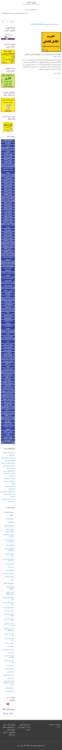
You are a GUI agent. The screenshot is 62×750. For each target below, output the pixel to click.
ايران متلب (31, 2)
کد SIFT (8, 410)
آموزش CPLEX (8, 184)
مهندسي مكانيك (7, 432)
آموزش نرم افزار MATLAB (9, 550)
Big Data (8, 294)
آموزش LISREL (8, 216)
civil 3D (8, 296)
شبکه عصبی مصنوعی (8, 675)
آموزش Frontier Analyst (7, 200)
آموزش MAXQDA (8, 222)
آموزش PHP (8, 230)
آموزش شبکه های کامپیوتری (8, 258)
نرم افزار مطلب (9, 688)
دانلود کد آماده (10, 665)
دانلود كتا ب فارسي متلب (9, 639)
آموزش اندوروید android (7, 176)
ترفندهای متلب (9, 570)
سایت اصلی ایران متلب (31, 9)
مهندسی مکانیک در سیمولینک (8, 428)
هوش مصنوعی (8, 437)
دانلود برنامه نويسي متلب (9, 620)
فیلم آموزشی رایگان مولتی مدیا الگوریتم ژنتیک (9, 683)
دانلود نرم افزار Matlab (8, 650)
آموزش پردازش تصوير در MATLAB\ (8, 560)
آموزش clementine (8, 181)
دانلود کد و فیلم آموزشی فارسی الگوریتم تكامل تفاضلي (43, 54)
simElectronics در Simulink (8, 322)
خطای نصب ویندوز (9, 478)
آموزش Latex (8, 214)
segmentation (8, 318)
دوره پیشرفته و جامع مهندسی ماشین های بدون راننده (9, 473)
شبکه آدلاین (8, 386)
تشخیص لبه (8, 353)
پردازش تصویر (10, 691)
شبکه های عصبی (8, 394)
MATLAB (11, 522)
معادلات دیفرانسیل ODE (8, 418)
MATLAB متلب (8, 305)
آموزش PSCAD (8, 233)
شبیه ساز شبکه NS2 (8, 397)
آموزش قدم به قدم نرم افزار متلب (9, 541)
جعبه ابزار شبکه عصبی (8, 574)
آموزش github (8, 203)
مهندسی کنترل (8, 424)
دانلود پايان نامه (7, 369)
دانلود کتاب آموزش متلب (9, 661)
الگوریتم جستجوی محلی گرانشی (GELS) (8, 289)
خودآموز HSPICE (9, 577)
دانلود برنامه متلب (9, 611)
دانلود (55, 56)
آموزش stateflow (8, 252)
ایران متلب (11, 567)
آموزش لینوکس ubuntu (8, 262)
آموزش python (8, 235)
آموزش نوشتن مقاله (8, 265)
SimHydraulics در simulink (8, 327)
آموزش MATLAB (9, 526)
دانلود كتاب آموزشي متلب (9, 634)
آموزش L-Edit (8, 211)
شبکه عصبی (11, 672)
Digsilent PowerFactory (8, 299)
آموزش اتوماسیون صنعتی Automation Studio (8, 170)
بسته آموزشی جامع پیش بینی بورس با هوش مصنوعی (8, 494)
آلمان (8, 146)
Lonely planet (10, 519)
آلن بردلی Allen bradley (8, 149)
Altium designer (8, 141)
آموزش (59, 56)
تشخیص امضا (8, 347)
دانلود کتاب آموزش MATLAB (9, 657)
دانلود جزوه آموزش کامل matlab (9, 629)
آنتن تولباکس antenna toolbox (8, 274)
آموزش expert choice (8, 197)
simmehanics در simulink (8, 331)
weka (8, 334)
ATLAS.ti (7, 143)
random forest (8, 315)
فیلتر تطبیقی (7, 405)
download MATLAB (9, 512)
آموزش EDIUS (8, 186)
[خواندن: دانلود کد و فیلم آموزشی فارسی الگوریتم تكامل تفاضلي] (51, 42)
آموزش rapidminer (8, 238)
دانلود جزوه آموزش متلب (9, 624)
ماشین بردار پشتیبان (8, 413)
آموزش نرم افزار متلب (9, 555)
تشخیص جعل (8, 350)
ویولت (8, 434)
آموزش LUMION (8, 219)
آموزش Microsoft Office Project (8, 226)
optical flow (8, 307)
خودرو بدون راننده (8, 361)
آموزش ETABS (8, 195)
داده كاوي (8, 364)
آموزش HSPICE (8, 208)
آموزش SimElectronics (8, 244)
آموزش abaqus (8, 157)
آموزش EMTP (8, 189)
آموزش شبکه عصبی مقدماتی (8, 536)
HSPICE (12, 516)
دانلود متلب (10, 646)
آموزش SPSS (8, 249)
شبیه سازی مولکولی (8, 399)
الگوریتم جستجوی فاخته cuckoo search (8, 284)
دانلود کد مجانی (9, 669)
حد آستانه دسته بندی (8, 358)
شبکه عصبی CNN (8, 388)
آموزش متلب (10, 545)
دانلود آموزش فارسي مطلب (8, 603)
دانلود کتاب (11, 653)
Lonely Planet (8, 302)
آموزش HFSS (8, 206)
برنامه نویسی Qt (7, 337)
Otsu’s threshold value (8, 310)
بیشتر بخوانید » (56, 73)
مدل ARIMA (8, 416)
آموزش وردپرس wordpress (8, 269)
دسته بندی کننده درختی (8, 372)
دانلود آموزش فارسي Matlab (10, 593)
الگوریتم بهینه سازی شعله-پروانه (8, 279)
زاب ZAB (8, 377)
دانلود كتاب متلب (9, 643)
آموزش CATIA (8, 178)
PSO (8, 313)
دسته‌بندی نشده (8, 375)
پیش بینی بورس (8, 345)
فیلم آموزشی (11, 678)
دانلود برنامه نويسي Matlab (9, 615)
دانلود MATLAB (9, 583)
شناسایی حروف (8, 402)
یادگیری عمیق (8, 440)
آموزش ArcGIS (8, 162)
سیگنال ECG (8, 380)
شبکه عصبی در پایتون (8, 391)
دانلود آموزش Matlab (10, 588)
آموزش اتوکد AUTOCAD (8, 165)
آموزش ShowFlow (8, 241)
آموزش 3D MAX (8, 154)
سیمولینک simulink (8, 383)
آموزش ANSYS (8, 160)
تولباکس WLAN (8, 356)
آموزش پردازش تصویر (8, 254)
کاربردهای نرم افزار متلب (8, 458)
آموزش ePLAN (8, 192)
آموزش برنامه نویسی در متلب (9, 530)
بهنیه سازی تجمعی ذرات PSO (8, 340)
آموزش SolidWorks (8, 246)
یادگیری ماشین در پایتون (8, 443)
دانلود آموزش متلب (8, 608)
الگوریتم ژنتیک (10, 564)
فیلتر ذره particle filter (8, 407)
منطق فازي (8, 421)
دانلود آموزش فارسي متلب (8, 598)
